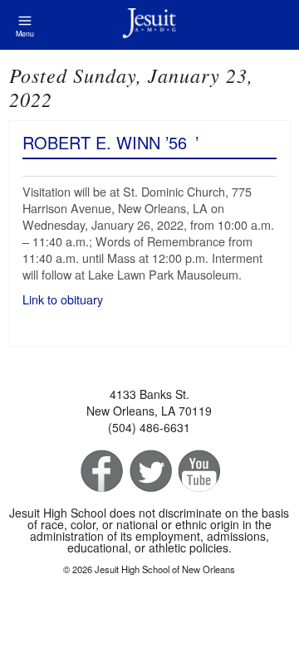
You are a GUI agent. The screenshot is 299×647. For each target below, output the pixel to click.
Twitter (149, 471)
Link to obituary (64, 299)
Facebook (100, 471)
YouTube (198, 471)
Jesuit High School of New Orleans (149, 25)
